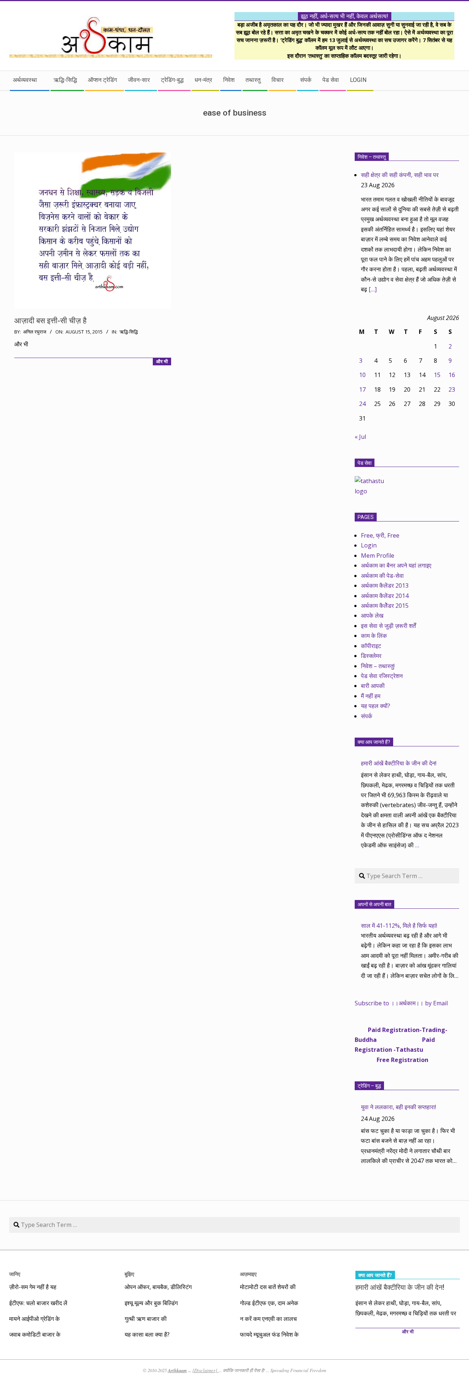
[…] (373, 289)
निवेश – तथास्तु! (378, 666)
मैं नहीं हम (370, 696)
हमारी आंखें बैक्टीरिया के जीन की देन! (398, 763)
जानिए (14, 1273)
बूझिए (129, 1273)
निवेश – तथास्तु (372, 157)
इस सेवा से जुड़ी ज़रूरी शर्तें (388, 626)
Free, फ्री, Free (380, 535)
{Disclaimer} (205, 1370)
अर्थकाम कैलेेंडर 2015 (385, 606)
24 (362, 404)
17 (362, 389)
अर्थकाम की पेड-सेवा (382, 576)
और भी (162, 361)
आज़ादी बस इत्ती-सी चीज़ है (50, 320)
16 (451, 375)
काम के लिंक (374, 636)
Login (369, 545)
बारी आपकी (373, 686)
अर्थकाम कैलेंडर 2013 (385, 585)
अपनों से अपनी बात (374, 904)
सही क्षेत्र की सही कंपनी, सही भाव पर (400, 175)
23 (451, 389)
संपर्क (366, 716)
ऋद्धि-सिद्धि (128, 332)
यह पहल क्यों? (375, 706)
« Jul (360, 437)
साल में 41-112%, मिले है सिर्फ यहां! (399, 926)
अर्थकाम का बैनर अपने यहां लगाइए (396, 565)
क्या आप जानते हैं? (374, 742)
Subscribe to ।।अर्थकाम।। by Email (401, 1003)
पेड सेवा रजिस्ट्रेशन (382, 676)
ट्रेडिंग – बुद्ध (369, 1086)
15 (437, 375)
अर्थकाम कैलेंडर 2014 (385, 596)
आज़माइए (248, 1273)
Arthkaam (177, 1370)
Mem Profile (377, 555)
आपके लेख (372, 615)
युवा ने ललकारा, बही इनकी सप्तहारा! (398, 1107)
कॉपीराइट (371, 646)
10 (362, 375)
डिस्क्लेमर (371, 656)
